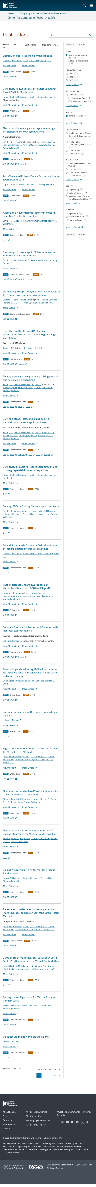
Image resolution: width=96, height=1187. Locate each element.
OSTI (12, 76)
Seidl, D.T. (47, 759)
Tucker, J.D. (45, 60)
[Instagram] (63, 1122)
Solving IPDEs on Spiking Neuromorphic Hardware (31, 506)
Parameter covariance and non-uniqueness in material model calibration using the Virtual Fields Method (31, 913)
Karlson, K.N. (40, 756)
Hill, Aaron (18, 142)
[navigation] (32, 44)
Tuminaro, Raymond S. (42, 596)
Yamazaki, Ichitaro (11, 599)
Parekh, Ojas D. (30, 145)
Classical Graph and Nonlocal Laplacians (26, 1036)
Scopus (21, 164)
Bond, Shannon (45, 553)
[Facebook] (58, 1122)
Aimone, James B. (11, 148)
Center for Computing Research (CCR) (31, 17)
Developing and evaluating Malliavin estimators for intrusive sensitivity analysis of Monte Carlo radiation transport (30, 672)
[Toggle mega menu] (91, 5)
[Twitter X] (83, 1122)
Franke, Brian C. (27, 97)
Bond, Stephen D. (11, 97)
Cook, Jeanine (41, 299)
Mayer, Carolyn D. (31, 60)
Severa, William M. (46, 145)
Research (12, 13)
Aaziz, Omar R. (27, 299)
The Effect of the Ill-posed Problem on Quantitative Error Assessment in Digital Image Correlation (29, 334)
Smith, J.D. (7, 142)
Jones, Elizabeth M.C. (12, 756)
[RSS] (88, 1122)
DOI (4, 76)
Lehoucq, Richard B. (12, 60)
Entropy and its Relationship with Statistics (27, 55)
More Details (28, 65)
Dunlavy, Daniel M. (46, 184)
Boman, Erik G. (10, 593)
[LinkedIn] (78, 1122)
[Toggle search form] (84, 5)
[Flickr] (73, 1122)
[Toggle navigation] (5, 16)
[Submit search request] (90, 35)
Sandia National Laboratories (15, 1143)
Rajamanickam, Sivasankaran (16, 596)
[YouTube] (68, 1122)
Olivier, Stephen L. (22, 302)
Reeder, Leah (48, 432)
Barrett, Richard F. (11, 299)
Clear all (82, 44)
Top (88, 1184)
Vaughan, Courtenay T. (42, 302)
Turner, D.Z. (8, 348)
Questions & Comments (68, 1111)
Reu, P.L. (39, 348)
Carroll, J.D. (28, 756)
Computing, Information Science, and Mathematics (44, 13)
